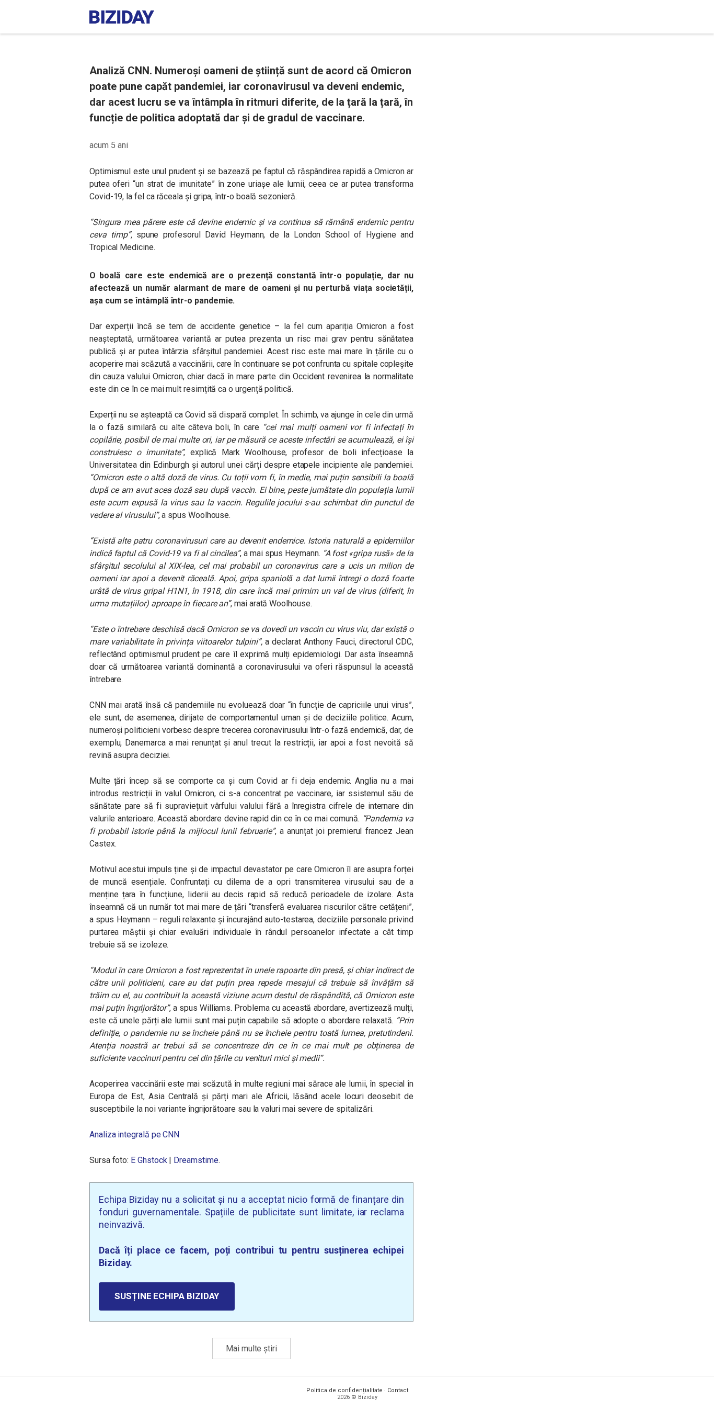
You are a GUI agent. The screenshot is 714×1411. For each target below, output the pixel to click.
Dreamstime (196, 1160)
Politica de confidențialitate (344, 1390)
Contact (397, 1390)
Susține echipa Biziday (166, 1296)
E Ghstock (149, 1160)
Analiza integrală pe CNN (134, 1134)
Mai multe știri (251, 1348)
